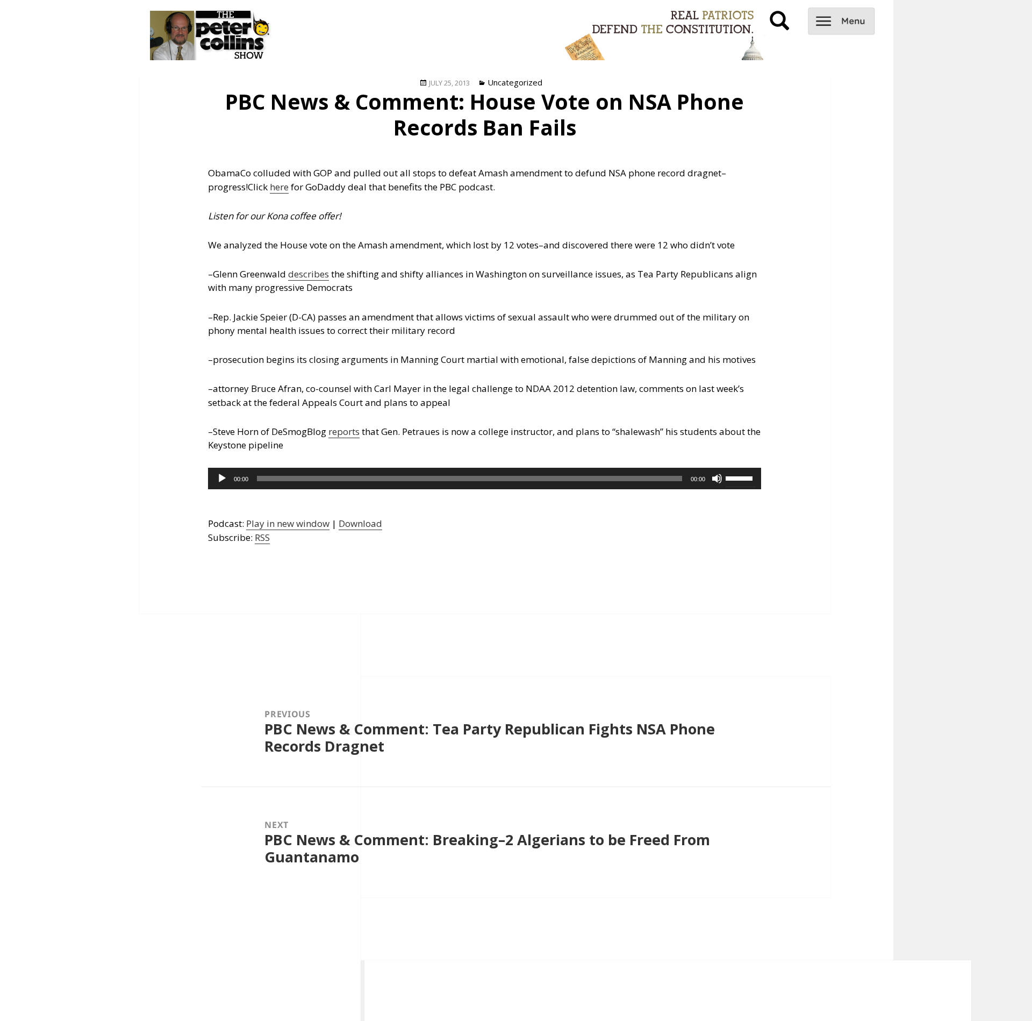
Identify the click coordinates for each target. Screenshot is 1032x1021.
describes (308, 274)
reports (344, 431)
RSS (262, 537)
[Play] (222, 478)
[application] (484, 478)
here (279, 187)
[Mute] (717, 478)
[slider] (741, 477)
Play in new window (287, 523)
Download (360, 523)
